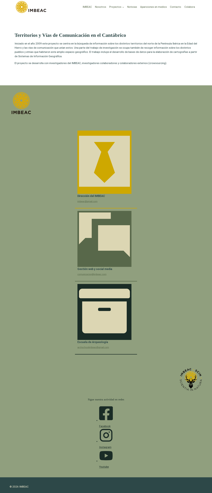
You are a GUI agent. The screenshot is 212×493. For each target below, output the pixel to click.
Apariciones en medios (153, 6)
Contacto (175, 6)
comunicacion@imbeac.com (91, 274)
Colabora (189, 6)
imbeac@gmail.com (87, 201)
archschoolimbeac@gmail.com (93, 347)
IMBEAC (87, 6)
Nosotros (100, 6)
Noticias (132, 6)
